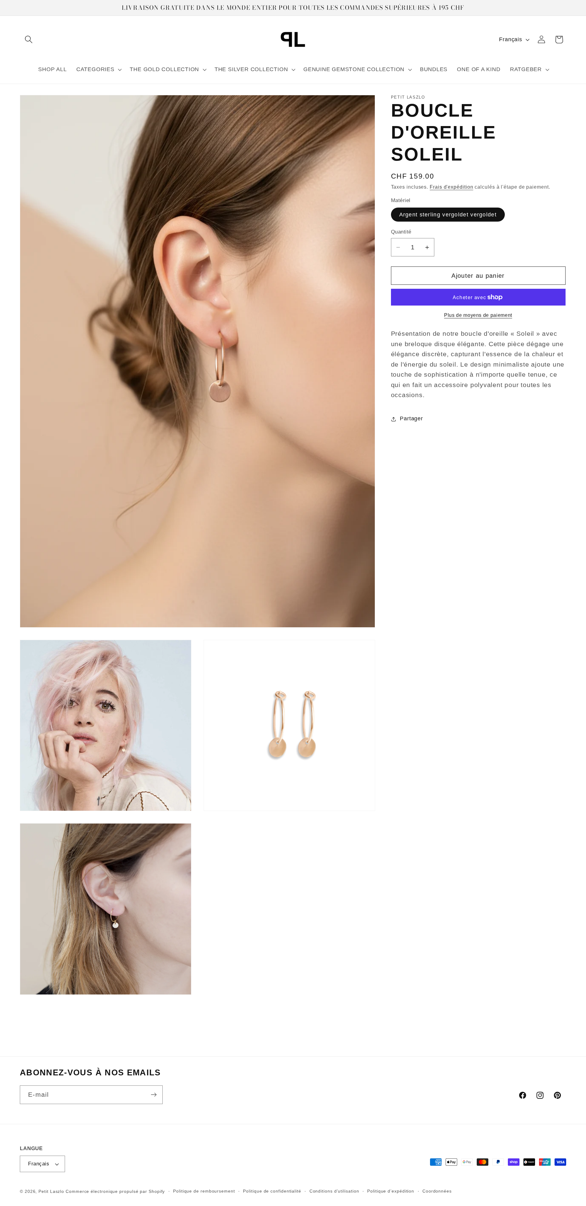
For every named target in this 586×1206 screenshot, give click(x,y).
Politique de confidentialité (272, 1191)
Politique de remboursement (204, 1191)
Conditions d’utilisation (334, 1191)
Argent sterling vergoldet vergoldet (448, 215)
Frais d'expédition (451, 187)
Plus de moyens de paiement (478, 315)
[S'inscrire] (153, 1094)
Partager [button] (411, 419)
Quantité (401, 232)
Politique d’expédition (390, 1191)
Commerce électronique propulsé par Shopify (115, 1191)
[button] (28, 39)
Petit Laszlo (51, 1191)
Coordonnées (437, 1191)
